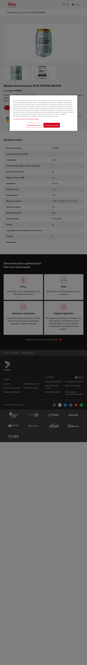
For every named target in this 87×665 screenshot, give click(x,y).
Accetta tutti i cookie (52, 125)
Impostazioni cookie (34, 125)
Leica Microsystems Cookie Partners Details (26, 119)
